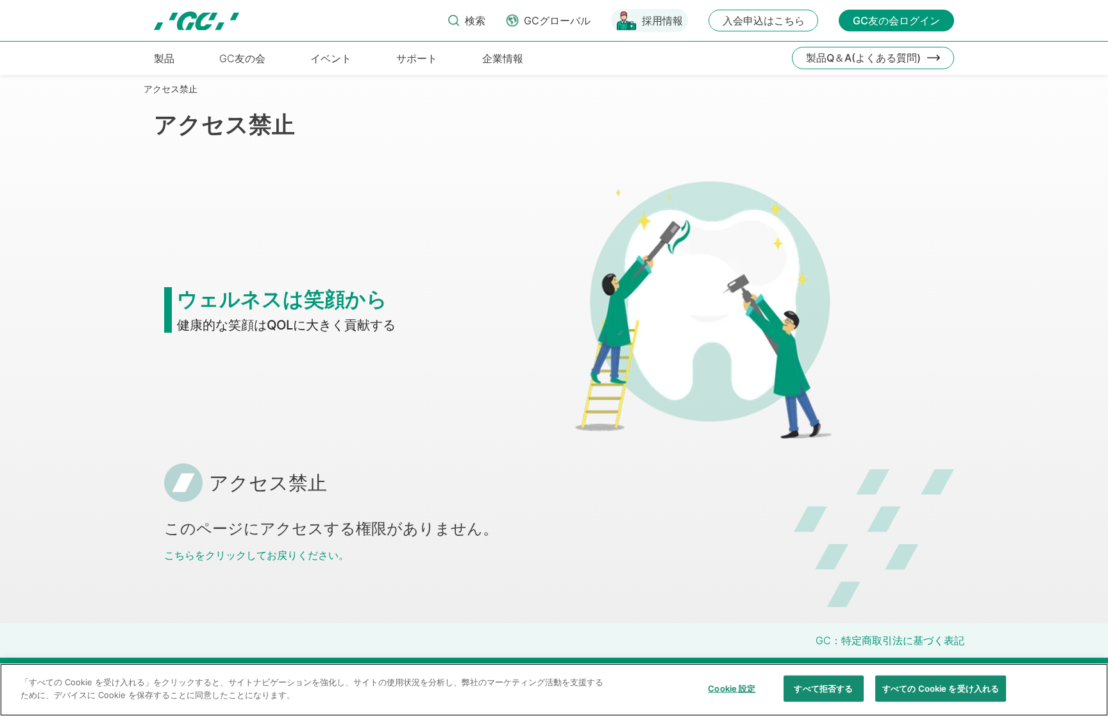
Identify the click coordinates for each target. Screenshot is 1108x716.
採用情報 (662, 20)
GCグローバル (557, 20)
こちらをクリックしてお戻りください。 (256, 555)
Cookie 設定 (731, 688)
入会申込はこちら (764, 20)
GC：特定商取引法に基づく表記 (890, 640)
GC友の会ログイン (896, 20)
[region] (554, 689)
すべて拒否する (823, 688)
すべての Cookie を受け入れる (940, 688)
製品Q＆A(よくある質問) (863, 57)
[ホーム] (196, 21)
